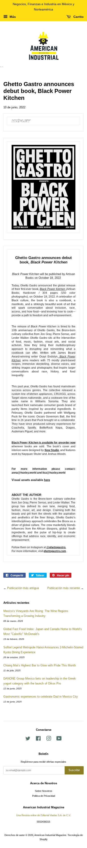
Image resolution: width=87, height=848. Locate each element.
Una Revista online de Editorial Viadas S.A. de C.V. (43, 815)
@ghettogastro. (56, 547)
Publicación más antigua (23, 588)
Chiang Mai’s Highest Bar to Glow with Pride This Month (39, 665)
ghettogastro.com (55, 551)
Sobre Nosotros (43, 791)
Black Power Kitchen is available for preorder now (43, 442)
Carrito (78, 16)
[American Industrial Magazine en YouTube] (59, 739)
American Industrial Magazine (50, 835)
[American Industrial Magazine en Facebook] (38, 739)
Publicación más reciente (63, 588)
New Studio (52, 450)
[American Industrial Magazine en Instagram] (48, 739)
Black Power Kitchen (53, 289)
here (47, 480)
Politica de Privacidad (43, 796)
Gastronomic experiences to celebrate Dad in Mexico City (40, 696)
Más (12, 16)
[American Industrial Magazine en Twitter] (27, 739)
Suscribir (74, 770)
